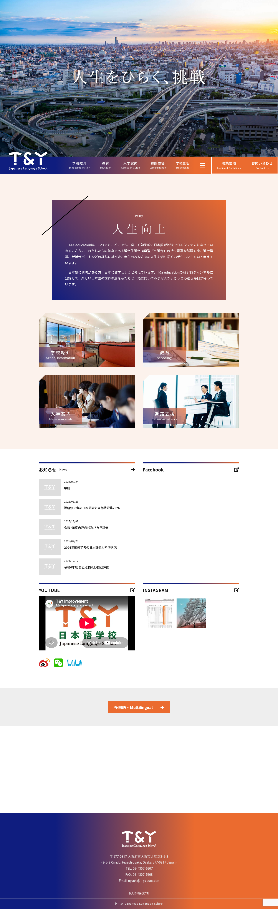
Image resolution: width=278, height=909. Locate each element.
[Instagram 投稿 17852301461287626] (191, 613)
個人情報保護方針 (139, 893)
